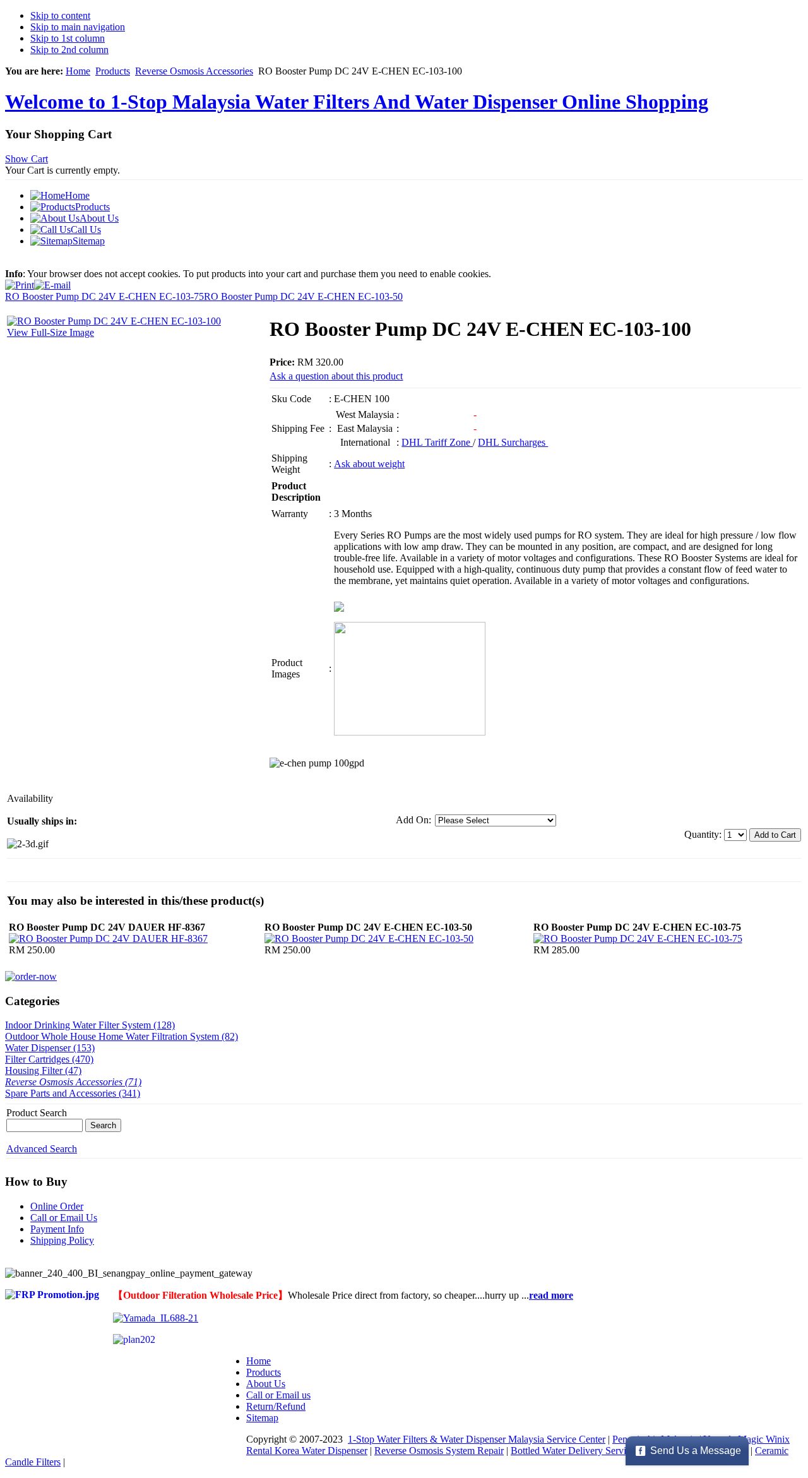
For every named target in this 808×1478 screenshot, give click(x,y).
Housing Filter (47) (43, 1070)
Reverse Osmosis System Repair (439, 1450)
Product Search (36, 1112)
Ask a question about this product (336, 376)
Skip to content (60, 15)
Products (112, 71)
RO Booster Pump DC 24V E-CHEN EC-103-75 (104, 296)
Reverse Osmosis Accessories (194, 71)
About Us (265, 1383)
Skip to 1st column (67, 38)
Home (78, 71)
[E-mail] (52, 282)
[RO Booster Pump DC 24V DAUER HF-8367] (108, 938)
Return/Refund (276, 1406)
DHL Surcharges (513, 442)
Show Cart (26, 158)
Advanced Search (41, 1148)
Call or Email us (278, 1395)
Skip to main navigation (77, 26)
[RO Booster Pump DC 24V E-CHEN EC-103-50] (368, 938)
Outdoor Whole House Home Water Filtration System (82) (121, 1036)
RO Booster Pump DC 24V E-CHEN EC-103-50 (303, 296)
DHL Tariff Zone (437, 442)
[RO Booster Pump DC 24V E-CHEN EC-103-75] (637, 938)
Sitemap (262, 1417)
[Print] (19, 282)
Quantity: (704, 834)
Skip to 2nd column (69, 49)
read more (551, 1295)
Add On (412, 819)
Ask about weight (369, 463)
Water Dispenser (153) (50, 1047)
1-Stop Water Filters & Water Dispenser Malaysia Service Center (476, 1439)
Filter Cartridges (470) (49, 1059)
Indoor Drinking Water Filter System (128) (90, 1025)
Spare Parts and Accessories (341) (72, 1093)
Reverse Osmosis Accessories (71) (73, 1081)
